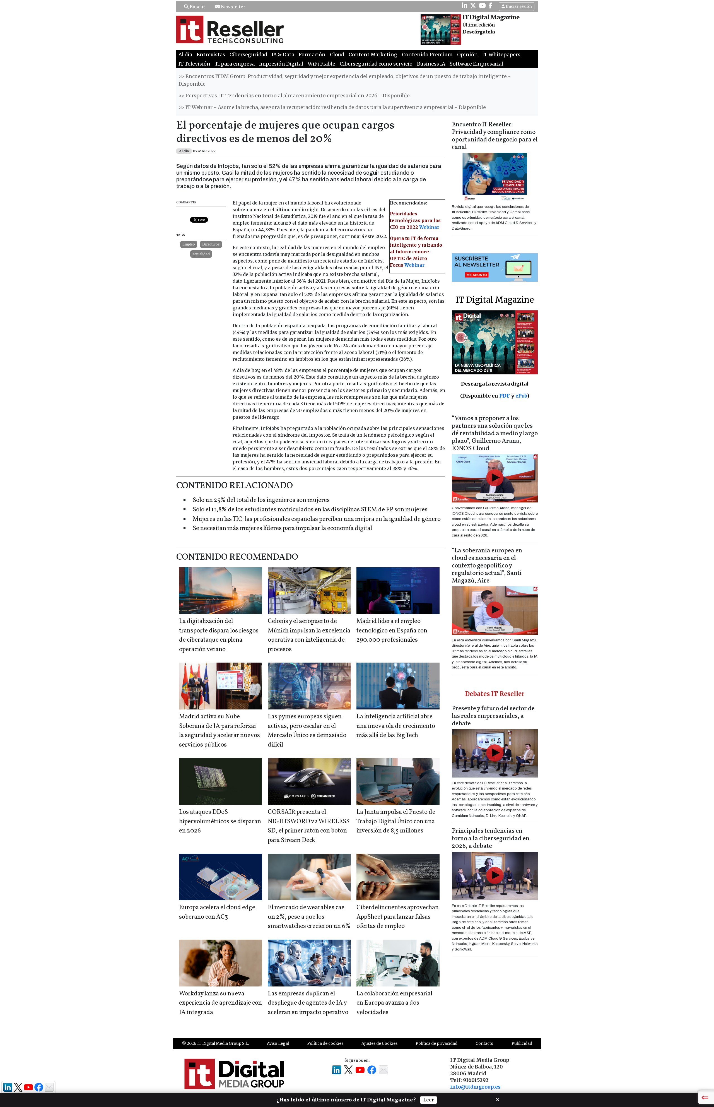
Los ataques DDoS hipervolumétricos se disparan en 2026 (220, 821)
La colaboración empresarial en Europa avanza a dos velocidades (394, 1003)
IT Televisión (194, 64)
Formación (312, 55)
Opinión (467, 55)
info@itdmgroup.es (475, 1087)
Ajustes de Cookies (379, 1043)
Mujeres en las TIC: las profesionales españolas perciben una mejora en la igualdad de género (317, 519)
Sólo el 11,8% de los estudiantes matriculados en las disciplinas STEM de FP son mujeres (310, 510)
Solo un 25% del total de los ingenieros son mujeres (261, 500)
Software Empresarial (476, 64)
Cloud (337, 55)
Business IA (431, 64)
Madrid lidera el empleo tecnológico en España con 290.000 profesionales (391, 630)
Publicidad (522, 1043)
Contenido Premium (427, 55)
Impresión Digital (281, 64)
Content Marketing (373, 55)
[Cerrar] (497, 1099)
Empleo (188, 244)
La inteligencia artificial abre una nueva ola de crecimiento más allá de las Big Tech (395, 726)
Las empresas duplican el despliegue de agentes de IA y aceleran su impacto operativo (308, 1003)
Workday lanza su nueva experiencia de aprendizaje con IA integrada (220, 1003)
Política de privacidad (436, 1043)
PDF (504, 396)
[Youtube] (482, 5)
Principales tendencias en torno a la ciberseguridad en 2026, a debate (490, 839)
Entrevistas (211, 55)
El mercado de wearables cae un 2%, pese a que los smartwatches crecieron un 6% (309, 917)
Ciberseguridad (248, 55)
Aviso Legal (278, 1043)
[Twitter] (473, 5)
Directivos (211, 244)
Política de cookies (325, 1043)
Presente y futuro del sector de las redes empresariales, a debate (493, 716)
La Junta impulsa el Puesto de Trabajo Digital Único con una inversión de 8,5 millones (395, 821)
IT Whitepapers (501, 55)
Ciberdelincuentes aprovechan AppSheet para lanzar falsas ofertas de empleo (397, 917)
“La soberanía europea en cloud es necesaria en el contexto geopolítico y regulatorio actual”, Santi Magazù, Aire (487, 566)
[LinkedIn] (464, 5)
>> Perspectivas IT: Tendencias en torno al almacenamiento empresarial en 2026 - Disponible (294, 96)
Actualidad (201, 254)
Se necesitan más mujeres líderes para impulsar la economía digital (282, 528)
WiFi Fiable (321, 64)
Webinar (429, 227)
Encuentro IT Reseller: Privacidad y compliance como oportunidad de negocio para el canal (495, 136)
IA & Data (283, 55)
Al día (185, 55)
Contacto (484, 1043)
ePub (521, 396)
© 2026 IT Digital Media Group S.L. (215, 1043)
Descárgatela (478, 32)
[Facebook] (491, 5)
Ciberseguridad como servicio (376, 64)
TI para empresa (235, 64)
